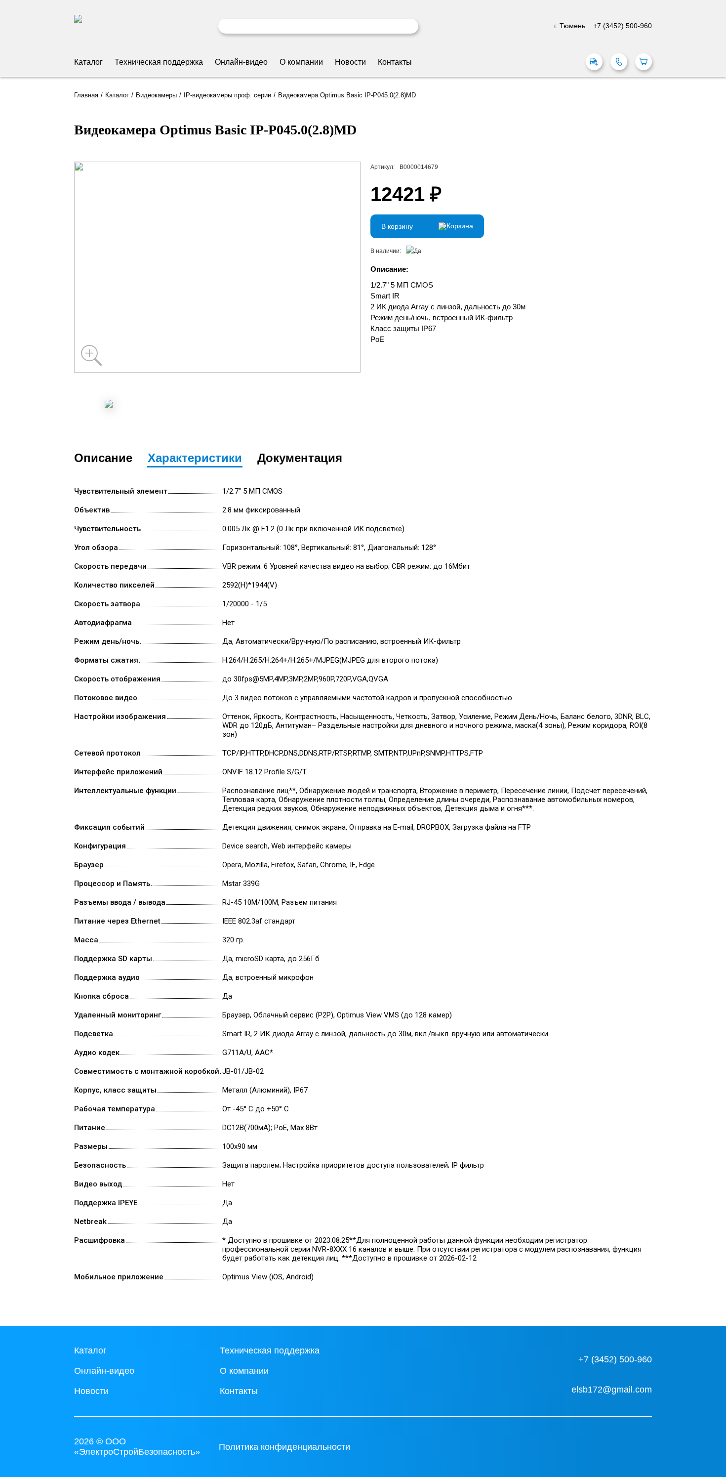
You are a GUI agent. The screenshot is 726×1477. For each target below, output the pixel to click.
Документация (299, 457)
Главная (86, 95)
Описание (103, 457)
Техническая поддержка (159, 62)
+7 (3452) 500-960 (615, 1359)
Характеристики (195, 457)
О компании (301, 62)
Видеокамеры (156, 95)
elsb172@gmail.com (611, 1389)
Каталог (88, 62)
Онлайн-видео (241, 62)
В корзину (397, 226)
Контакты (395, 62)
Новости (350, 62)
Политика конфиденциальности (284, 1447)
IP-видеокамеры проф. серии (227, 95)
